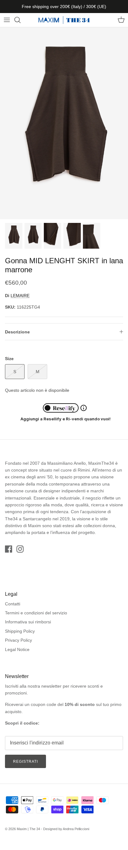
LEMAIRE (20, 295)
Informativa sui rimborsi (28, 621)
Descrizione (17, 331)
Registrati (25, 761)
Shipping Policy (20, 631)
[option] (64, 123)
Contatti (12, 603)
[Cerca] (20, 20)
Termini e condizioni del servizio (36, 612)
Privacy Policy (18, 640)
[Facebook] (8, 549)
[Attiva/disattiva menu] (7, 20)
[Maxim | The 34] (64, 20)
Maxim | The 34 (28, 829)
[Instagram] (20, 549)
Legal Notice (17, 649)
